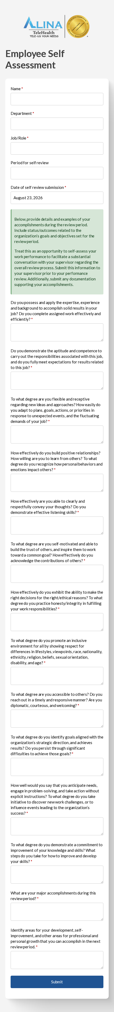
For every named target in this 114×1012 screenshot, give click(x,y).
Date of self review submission (38, 187)
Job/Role (20, 138)
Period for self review (30, 162)
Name (17, 88)
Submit (57, 981)
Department (22, 113)
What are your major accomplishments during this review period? (53, 896)
